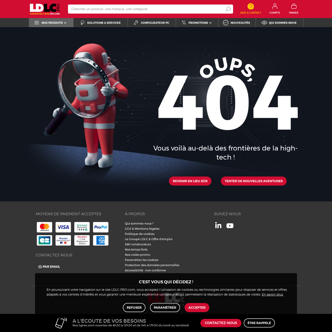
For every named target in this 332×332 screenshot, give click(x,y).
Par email (51, 267)
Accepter (197, 308)
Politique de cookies (139, 234)
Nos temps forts (136, 249)
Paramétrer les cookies (141, 260)
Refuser (134, 308)
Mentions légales (147, 228)
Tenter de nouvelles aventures (254, 181)
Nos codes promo (137, 254)
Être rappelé (259, 323)
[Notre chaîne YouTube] (230, 228)
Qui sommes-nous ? (139, 223)
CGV (128, 228)
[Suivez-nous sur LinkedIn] (218, 227)
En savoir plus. (272, 294)
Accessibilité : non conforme (145, 270)
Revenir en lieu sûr (190, 181)
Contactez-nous (221, 323)
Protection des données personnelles (152, 265)
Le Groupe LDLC (136, 239)
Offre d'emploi (162, 239)
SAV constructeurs (138, 244)
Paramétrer (165, 308)
